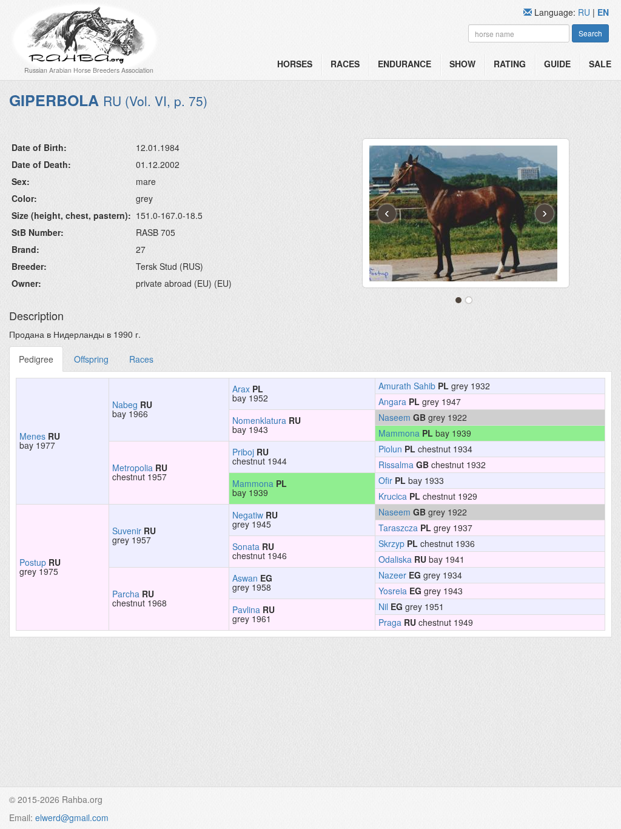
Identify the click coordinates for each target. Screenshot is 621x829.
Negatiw (247, 515)
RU (585, 12)
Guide (557, 64)
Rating (510, 64)
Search (590, 33)
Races (345, 64)
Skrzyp (391, 543)
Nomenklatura (259, 420)
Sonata (246, 546)
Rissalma (396, 464)
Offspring (91, 359)
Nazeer (392, 575)
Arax (241, 389)
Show (462, 64)
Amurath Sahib (406, 386)
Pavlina (246, 609)
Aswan (245, 578)
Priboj (243, 452)
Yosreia (392, 591)
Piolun (390, 449)
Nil (383, 606)
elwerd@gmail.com (72, 817)
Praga (389, 622)
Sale (600, 64)
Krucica (392, 496)
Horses (294, 64)
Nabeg (125, 404)
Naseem (394, 417)
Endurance (404, 64)
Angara (392, 401)
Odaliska (395, 559)
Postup (32, 562)
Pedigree (36, 359)
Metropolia (132, 467)
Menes (32, 436)
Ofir (385, 480)
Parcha (125, 594)
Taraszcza (398, 528)
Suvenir (126, 531)
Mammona (399, 433)
